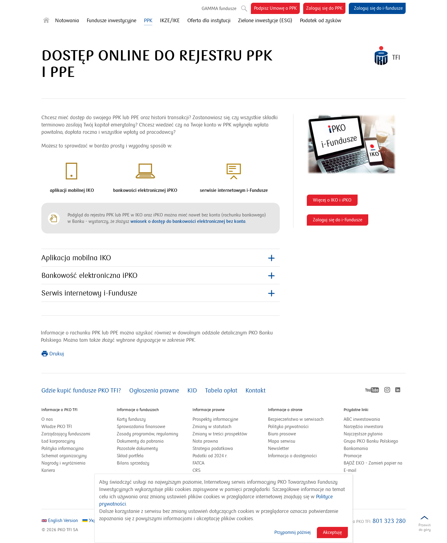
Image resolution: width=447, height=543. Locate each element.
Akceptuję (332, 532)
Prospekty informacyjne (215, 419)
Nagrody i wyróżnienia (63, 463)
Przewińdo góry (424, 527)
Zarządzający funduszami (65, 434)
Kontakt (255, 390)
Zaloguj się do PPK (325, 9)
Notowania (67, 21)
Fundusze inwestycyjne (111, 21)
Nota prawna (205, 441)
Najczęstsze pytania (363, 434)
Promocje (353, 455)
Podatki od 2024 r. (217, 456)
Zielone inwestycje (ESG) (265, 21)
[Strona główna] (46, 21)
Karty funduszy (131, 419)
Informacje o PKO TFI (59, 409)
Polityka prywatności (288, 426)
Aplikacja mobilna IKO (76, 258)
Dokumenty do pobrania (140, 441)
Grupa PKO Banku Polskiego (375, 441)
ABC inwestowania (362, 419)
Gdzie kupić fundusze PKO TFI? (81, 390)
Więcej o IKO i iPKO (334, 201)
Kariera (48, 470)
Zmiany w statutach (219, 427)
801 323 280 (389, 521)
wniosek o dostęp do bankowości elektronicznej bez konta (187, 221)
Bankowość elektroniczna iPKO (89, 275)
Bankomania (363, 448)
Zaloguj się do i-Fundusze (339, 221)
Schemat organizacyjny (64, 455)
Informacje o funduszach (138, 409)
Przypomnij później (292, 532)
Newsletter (278, 448)
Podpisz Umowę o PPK (277, 9)
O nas (47, 419)
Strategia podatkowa (212, 448)
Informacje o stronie (285, 409)
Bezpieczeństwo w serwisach (296, 419)
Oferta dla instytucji (208, 21)
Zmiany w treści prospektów (223, 434)
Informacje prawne (208, 409)
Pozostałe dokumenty (137, 448)
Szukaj (242, 6)
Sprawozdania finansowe (141, 426)
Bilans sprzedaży (133, 463)
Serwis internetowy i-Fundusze (89, 293)
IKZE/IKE (170, 21)
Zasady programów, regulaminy (147, 434)
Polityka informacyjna (62, 448)
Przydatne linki (356, 409)
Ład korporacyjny (58, 441)
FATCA (198, 463)
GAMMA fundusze (219, 8)
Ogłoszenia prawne (154, 390)
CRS (196, 470)
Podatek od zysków (320, 21)
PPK (148, 21)
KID (192, 390)
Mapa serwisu (281, 441)
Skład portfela (138, 456)
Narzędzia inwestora (363, 426)
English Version (62, 520)
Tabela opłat (221, 390)
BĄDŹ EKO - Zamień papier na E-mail (373, 466)
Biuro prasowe (282, 434)
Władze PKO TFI (56, 426)
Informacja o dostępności (292, 455)
